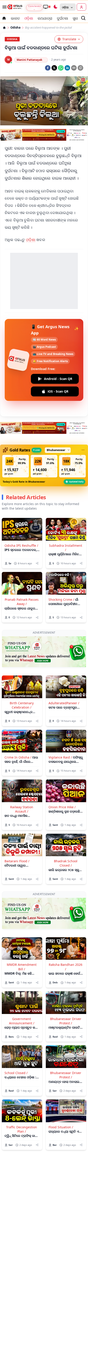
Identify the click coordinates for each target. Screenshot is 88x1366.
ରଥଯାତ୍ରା (45, 18)
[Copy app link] (80, 68)
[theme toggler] (55, 7)
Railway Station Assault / (21, 791)
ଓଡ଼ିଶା (31, 239)
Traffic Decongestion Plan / (21, 1093)
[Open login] (81, 7)
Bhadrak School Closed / (65, 845)
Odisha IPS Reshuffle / (21, 545)
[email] (74, 68)
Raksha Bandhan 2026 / (65, 931)
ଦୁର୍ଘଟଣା (62, 18)
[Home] (4, 27)
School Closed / (16, 1037)
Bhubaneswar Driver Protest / (65, 985)
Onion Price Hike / (62, 789)
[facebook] (48, 68)
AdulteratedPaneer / (64, 685)
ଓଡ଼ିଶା (28, 18)
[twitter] (54, 68)
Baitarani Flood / (17, 843)
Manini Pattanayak (29, 60)
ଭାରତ (15, 18)
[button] (15, 466)
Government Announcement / (21, 985)
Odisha (15, 27)
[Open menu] (3, 7)
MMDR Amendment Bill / (22, 931)
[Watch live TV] (47, 7)
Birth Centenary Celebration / (22, 687)
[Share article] (37, 563)
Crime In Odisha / (18, 739)
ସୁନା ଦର (78, 18)
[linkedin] (67, 68)
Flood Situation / (61, 1091)
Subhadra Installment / (65, 547)
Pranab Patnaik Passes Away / (22, 601)
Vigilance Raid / (60, 739)
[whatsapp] (61, 68)
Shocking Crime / (61, 599)
